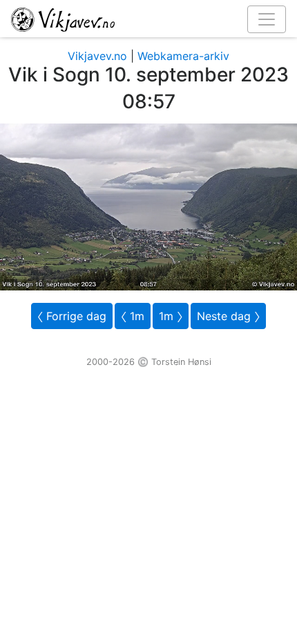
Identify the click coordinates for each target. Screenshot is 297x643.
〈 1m (132, 316)
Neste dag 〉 (228, 316)
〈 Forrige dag (71, 316)
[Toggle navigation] (266, 19)
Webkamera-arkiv (183, 56)
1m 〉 (170, 316)
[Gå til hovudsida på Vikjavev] (143, 19)
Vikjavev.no (97, 56)
